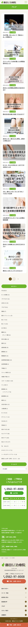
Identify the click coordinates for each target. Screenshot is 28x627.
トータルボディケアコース (8, 454)
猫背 (2, 343)
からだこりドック (6, 450)
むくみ (3, 413)
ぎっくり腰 (5, 335)
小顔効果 (3, 408)
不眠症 (3, 368)
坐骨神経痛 (4, 364)
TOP (2, 558)
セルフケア (4, 433)
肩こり (3, 324)
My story (4, 446)
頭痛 (2, 311)
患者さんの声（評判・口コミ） (9, 458)
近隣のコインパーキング (7, 540)
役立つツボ (4, 442)
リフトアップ (6, 392)
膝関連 (3, 351)
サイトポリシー (14, 618)
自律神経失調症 (5, 360)
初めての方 (4, 429)
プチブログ (4, 299)
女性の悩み (4, 404)
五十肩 (3, 328)
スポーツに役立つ (6, 381)
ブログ (3, 307)
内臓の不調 (4, 376)
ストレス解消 (4, 372)
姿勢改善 (3, 347)
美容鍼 (3, 389)
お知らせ (3, 303)
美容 (2, 400)
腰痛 (2, 332)
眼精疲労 (3, 356)
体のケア (3, 438)
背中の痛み (4, 339)
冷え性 (3, 421)
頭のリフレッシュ (6, 315)
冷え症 (3, 290)
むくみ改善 (4, 295)
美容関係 (3, 396)
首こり (3, 320)
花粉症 (3, 425)
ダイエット (4, 417)
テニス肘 (3, 385)
